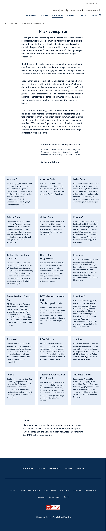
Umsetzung (57, 15)
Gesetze (44, 15)
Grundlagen (31, 15)
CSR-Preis (71, 15)
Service (84, 15)
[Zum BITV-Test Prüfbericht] (53, 507)
